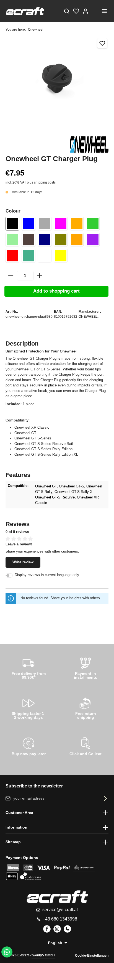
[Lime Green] (93, 223)
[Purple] (93, 239)
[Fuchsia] (61, 223)
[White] (44, 255)
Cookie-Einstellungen (91, 955)
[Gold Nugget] (77, 223)
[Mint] (12, 239)
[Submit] (104, 798)
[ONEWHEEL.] (89, 145)
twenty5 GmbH (43, 955)
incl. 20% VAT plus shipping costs (31, 182)
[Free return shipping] (85, 707)
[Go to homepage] (25, 11)
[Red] (12, 255)
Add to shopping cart (56, 291)
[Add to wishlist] (102, 43)
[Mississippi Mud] (28, 239)
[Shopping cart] (95, 11)
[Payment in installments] (85, 667)
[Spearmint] (28, 255)
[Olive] (61, 239)
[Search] (67, 11)
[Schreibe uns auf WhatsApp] (6, 951)
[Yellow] (61, 255)
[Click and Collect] (85, 747)
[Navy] (44, 239)
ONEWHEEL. (89, 317)
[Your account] (85, 11)
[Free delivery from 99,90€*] (28, 667)
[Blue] (28, 223)
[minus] (10, 275)
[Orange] (77, 239)
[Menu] (104, 11)
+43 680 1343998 (60, 919)
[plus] (39, 275)
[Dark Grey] (44, 223)
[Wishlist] (76, 11)
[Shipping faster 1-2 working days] (28, 707)
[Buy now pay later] (28, 747)
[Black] (12, 223)
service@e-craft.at (60, 909)
